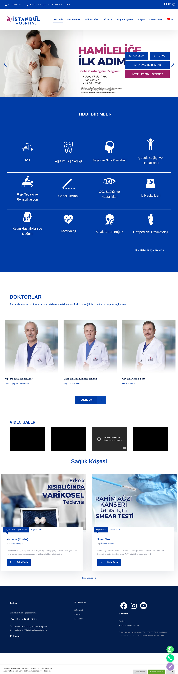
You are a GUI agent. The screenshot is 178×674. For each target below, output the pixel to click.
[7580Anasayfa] (134, 476)
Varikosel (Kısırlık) (17, 539)
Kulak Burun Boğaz (109, 232)
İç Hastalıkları (150, 195)
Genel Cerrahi (68, 196)
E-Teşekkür (79, 619)
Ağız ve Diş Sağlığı (68, 161)
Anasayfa (58, 19)
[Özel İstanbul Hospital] (23, 19)
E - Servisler (80, 602)
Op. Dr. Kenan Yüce (133, 378)
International (156, 19)
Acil (27, 160)
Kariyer (122, 621)
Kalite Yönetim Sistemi (129, 625)
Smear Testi (104, 539)
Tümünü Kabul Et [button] (156, 672)
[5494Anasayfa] (148, 322)
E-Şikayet (78, 610)
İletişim (141, 19)
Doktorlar (107, 19)
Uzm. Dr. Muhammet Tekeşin (80, 378)
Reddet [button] (170, 672)
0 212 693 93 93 (14, 5)
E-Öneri (77, 614)
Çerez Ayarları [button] (140, 672)
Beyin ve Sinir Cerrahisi (109, 160)
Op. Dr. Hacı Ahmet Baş (19, 378)
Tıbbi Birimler (90, 19)
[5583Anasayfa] (90, 322)
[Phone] (170, 658)
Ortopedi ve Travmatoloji (150, 232)
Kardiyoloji (68, 231)
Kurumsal (72, 19)
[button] (5, 64)
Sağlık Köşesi (124, 19)
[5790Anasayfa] (31, 322)
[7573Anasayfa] (43, 476)
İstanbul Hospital (17, 543)
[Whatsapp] (170, 649)
